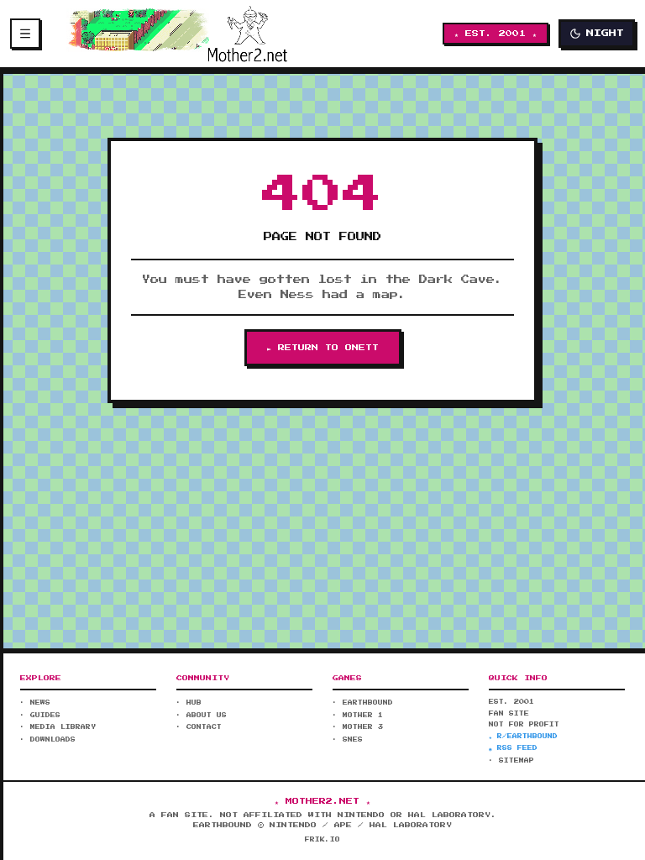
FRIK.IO (322, 839)
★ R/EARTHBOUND (523, 736)
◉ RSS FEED (513, 748)
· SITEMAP (511, 760)
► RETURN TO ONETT (323, 347)
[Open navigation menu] (25, 33)
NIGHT (605, 33)
